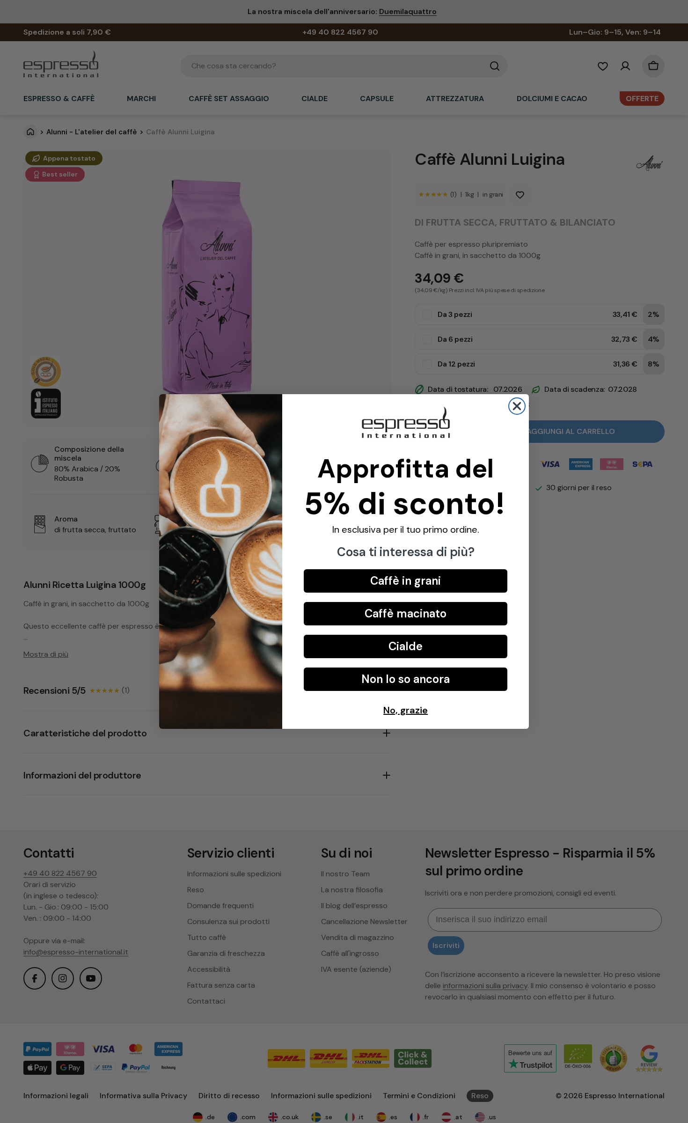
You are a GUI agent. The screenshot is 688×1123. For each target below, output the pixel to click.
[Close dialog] (517, 406)
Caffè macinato (405, 613)
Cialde (405, 646)
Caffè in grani (405, 580)
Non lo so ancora (405, 679)
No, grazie (405, 710)
